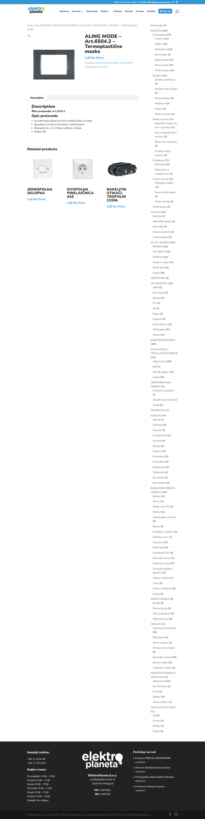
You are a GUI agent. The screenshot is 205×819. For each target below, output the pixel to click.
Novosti (129, 11)
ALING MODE (102, 67)
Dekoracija (91, 11)
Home (30, 25)
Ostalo (104, 11)
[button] (28, 35)
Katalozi (117, 11)
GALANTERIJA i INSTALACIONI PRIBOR (56, 25)
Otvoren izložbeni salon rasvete (152, 767)
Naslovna (64, 11)
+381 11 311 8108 (122, 2)
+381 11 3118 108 (36, 759)
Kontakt (151, 11)
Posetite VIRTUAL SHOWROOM (152, 758)
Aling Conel (85, 25)
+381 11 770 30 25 (36, 763)
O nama (140, 11)
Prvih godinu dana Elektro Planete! (154, 777)
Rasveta (76, 11)
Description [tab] (37, 97)
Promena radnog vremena (149, 786)
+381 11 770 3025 (140, 2)
